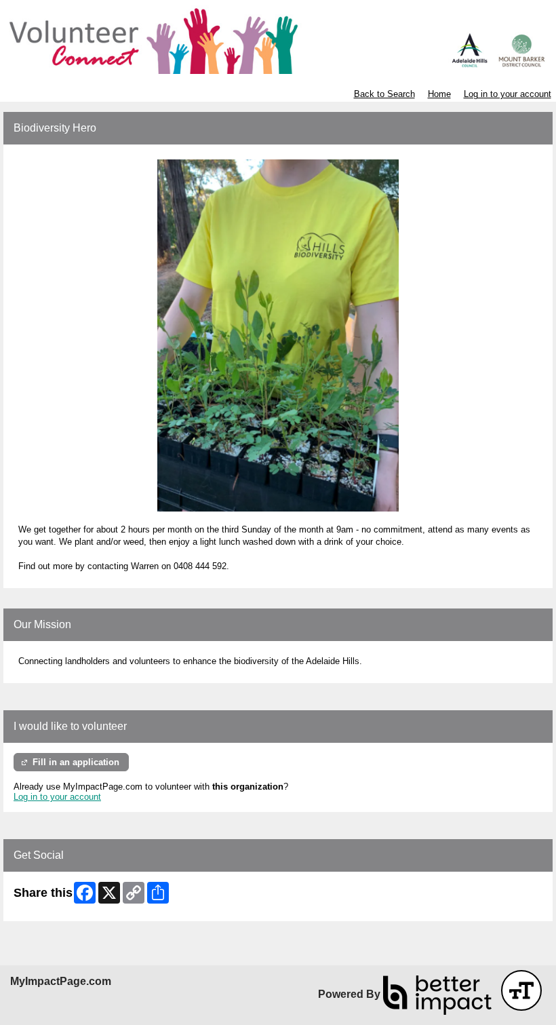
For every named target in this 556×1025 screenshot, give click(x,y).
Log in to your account (507, 94)
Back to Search (384, 94)
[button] (521, 990)
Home (439, 94)
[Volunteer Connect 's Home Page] (278, 39)
